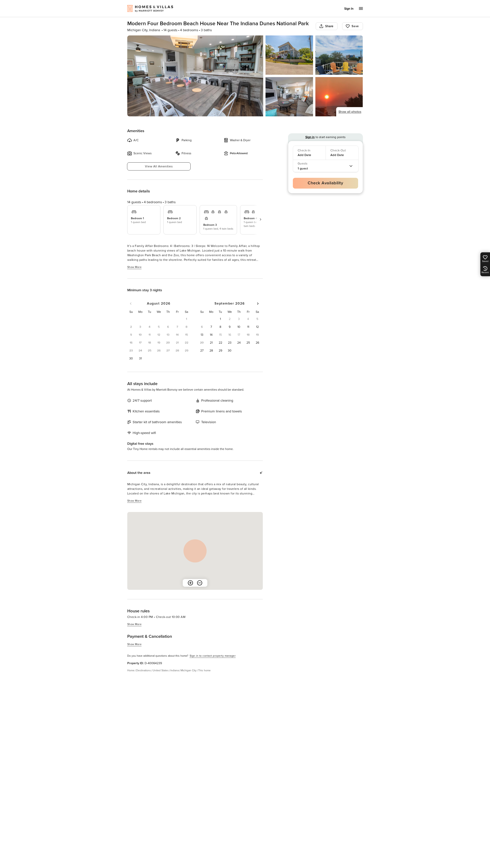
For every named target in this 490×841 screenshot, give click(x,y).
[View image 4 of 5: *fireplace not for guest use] (289, 96)
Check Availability (325, 183)
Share (329, 26)
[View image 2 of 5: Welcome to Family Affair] (289, 55)
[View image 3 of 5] (339, 55)
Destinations (143, 670)
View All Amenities (159, 166)
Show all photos (349, 112)
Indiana (174, 670)
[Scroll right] (260, 219)
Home (130, 670)
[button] (131, 358)
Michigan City (188, 670)
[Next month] (257, 303)
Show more (134, 267)
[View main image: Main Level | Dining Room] (195, 75)
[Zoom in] (190, 583)
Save (355, 26)
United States (161, 670)
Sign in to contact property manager (213, 655)
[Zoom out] (200, 583)
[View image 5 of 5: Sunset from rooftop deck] (339, 96)
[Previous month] (130, 303)
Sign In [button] (348, 9)
